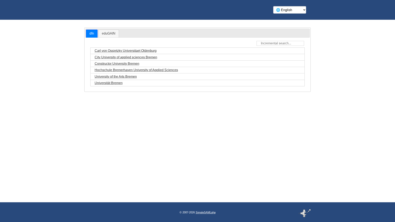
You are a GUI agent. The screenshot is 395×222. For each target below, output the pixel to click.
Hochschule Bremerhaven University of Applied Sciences (136, 70)
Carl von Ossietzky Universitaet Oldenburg (126, 50)
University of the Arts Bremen (116, 76)
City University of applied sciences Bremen (126, 57)
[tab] (92, 34)
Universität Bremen (109, 83)
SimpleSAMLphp (206, 212)
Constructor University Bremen (117, 63)
